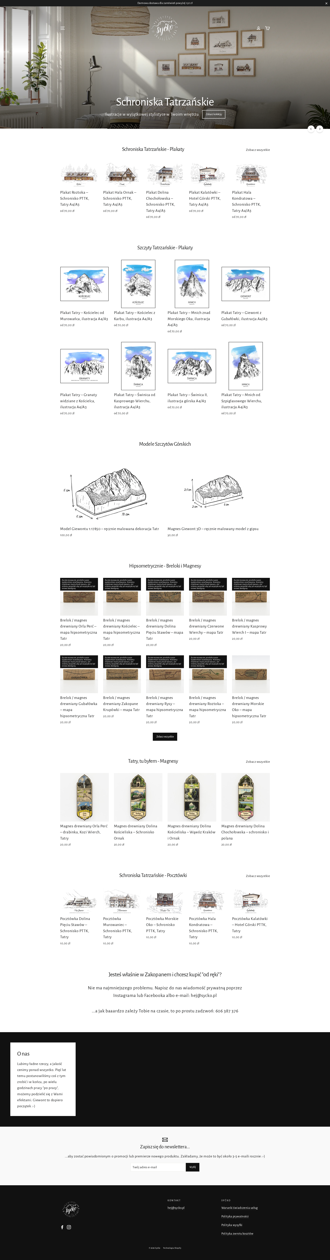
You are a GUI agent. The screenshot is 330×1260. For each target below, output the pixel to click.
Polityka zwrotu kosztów (237, 1233)
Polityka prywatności (235, 1216)
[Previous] (311, 128)
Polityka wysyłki (232, 1225)
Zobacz (126, 114)
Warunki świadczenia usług (239, 1207)
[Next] (319, 128)
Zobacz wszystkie (258, 150)
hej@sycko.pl (176, 1207)
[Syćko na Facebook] (62, 1227)
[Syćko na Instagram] (69, 1227)
